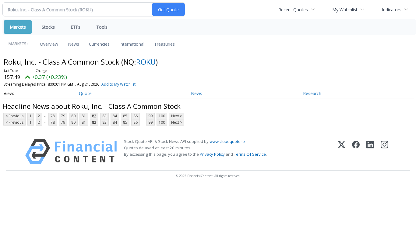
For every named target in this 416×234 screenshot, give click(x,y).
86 (135, 116)
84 (115, 116)
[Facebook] (356, 151)
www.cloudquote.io (227, 141)
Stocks (48, 27)
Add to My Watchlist (118, 84)
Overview (49, 44)
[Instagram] (384, 151)
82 (94, 116)
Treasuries (164, 44)
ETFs (75, 27)
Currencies (99, 44)
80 (73, 116)
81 (84, 116)
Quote (85, 93)
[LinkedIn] (370, 151)
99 (150, 116)
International (131, 44)
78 (53, 116)
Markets (18, 27)
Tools (102, 27)
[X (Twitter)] (341, 151)
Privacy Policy (212, 154)
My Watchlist (345, 9)
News (73, 44)
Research (312, 93)
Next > (176, 116)
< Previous (14, 116)
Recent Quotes (293, 9)
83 (104, 116)
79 (63, 116)
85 (125, 116)
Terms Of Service (250, 154)
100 (162, 116)
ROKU (146, 62)
